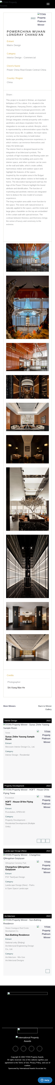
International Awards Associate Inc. (33, 1068)
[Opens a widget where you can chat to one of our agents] (45, 1080)
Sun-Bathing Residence (17, 935)
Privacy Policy (35, 1063)
